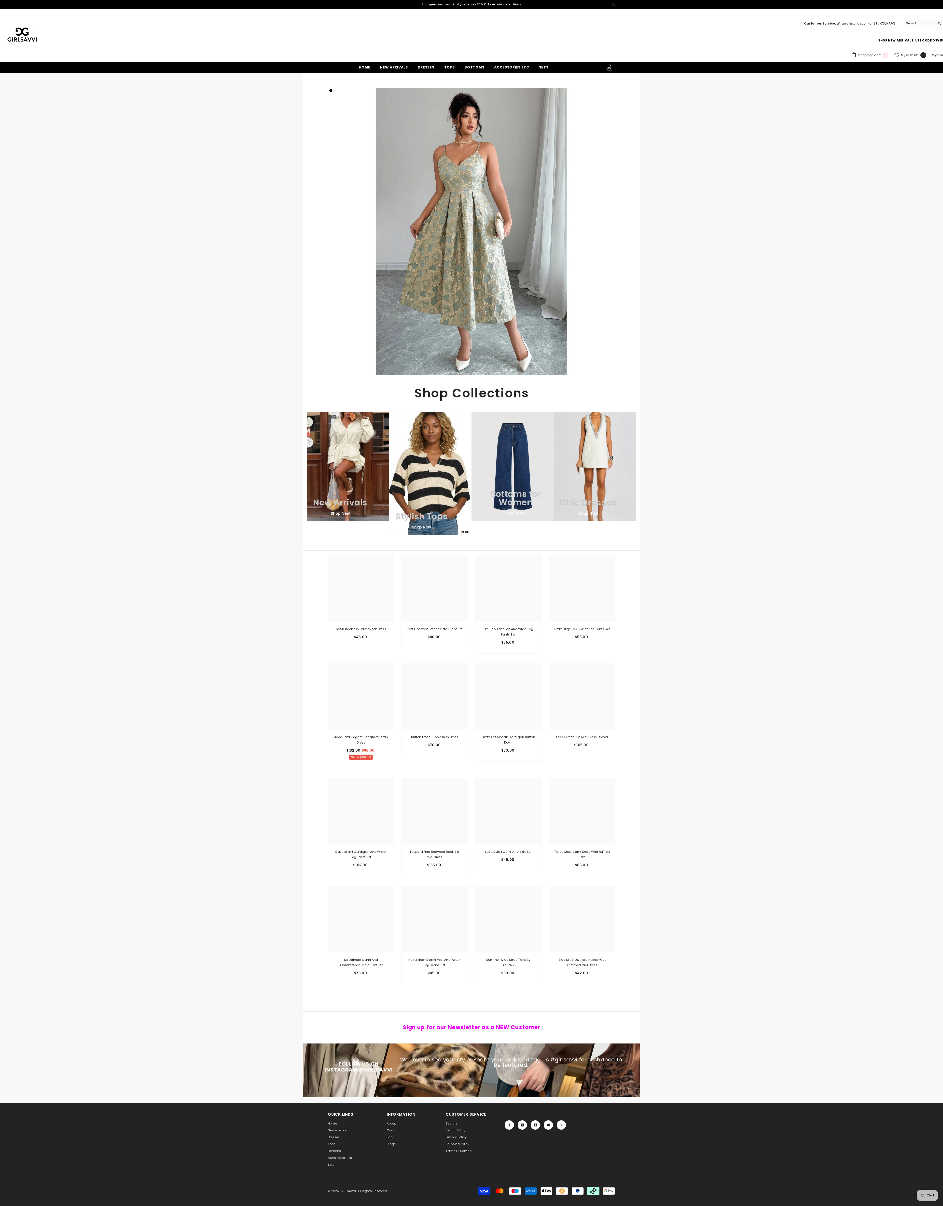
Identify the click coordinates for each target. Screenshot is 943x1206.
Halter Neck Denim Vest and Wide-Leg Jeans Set (434, 962)
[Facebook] (509, 1125)
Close (613, 4)
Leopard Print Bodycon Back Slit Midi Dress (434, 854)
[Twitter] (561, 1125)
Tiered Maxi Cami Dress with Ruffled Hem (582, 854)
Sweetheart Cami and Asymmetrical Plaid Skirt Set (361, 962)
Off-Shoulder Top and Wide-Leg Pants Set (508, 632)
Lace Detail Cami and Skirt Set (508, 852)
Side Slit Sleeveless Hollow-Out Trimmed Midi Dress (582, 962)
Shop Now (340, 513)
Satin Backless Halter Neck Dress (361, 629)
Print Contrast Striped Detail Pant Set (434, 629)
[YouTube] (548, 1125)
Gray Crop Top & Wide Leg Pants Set (582, 629)
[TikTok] (535, 1125)
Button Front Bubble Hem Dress (434, 737)
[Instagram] (522, 1125)
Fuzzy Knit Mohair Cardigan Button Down (508, 740)
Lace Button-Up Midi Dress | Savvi (582, 737)
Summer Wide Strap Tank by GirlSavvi (508, 962)
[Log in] (609, 67)
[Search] (923, 23)
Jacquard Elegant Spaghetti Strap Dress (361, 740)
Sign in (937, 55)
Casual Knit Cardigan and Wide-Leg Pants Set (361, 854)
